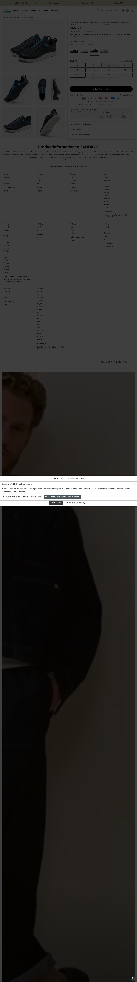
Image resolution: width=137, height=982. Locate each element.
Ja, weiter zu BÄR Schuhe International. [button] (62, 497)
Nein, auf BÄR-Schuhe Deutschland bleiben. (22, 497)
